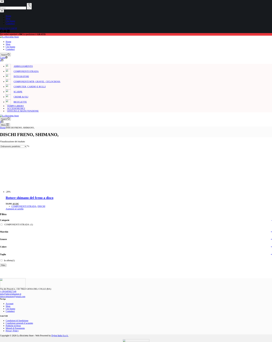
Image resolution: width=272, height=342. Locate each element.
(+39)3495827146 (8, 291)
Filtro (3, 265)
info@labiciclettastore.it (10, 294)
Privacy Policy (12, 331)
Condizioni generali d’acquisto (19, 323)
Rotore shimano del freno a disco (29, 198)
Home (8, 41)
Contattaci (10, 49)
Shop (8, 44)
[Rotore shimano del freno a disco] (32, 192)
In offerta (9, 260)
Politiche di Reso (13, 325)
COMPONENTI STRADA (23, 206)
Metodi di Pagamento (15, 328)
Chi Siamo (10, 47)
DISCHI (41, 206)
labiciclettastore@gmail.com (12, 296)
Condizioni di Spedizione (17, 320)
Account (9, 303)
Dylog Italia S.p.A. (59, 335)
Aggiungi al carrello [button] (15, 209)
